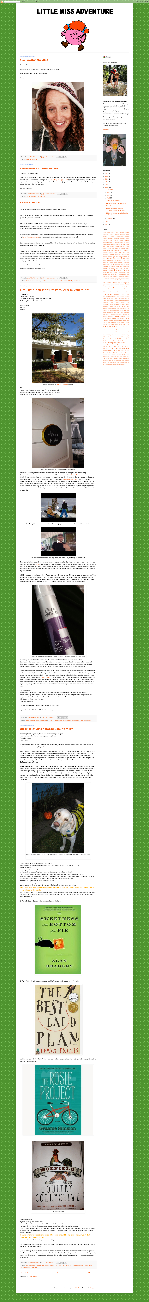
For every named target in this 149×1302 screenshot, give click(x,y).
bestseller (110, 244)
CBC (128, 252)
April (108, 198)
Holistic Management (116, 291)
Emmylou (126, 264)
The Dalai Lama (119, 350)
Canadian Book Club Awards (122, 250)
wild (110, 360)
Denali (114, 260)
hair (27, 159)
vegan (124, 356)
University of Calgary (108, 356)
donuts (127, 260)
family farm (106, 272)
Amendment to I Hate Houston (39, 168)
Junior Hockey (110, 300)
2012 (107, 224)
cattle (124, 252)
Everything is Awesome (60, 281)
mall (80, 281)
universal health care (123, 354)
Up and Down (88, 1265)
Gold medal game (108, 284)
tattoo (115, 344)
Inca (104, 296)
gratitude (112, 286)
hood (29, 159)
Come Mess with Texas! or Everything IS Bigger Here (55, 289)
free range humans (120, 278)
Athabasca (110, 238)
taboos (104, 344)
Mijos (37, 564)
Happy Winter (125, 288)
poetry (122, 322)
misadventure (110, 312)
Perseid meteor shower (120, 320)
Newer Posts (25, 1273)
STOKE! (119, 338)
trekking (105, 354)
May (108, 195)
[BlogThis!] (59, 157)
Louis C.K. (119, 306)
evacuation (126, 266)
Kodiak (111, 302)
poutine (127, 322)
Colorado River (119, 258)
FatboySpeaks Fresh (32, 720)
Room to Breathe (120, 333)
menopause (126, 308)
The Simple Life (111, 352)
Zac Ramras (122, 364)
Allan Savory (110, 232)
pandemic (111, 320)
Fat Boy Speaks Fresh (70, 479)
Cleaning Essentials (113, 256)
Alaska (104, 232)
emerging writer (119, 264)
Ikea (128, 294)
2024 (107, 173)
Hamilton (119, 288)
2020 (107, 176)
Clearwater (121, 256)
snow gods (117, 336)
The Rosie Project (78, 1265)
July (108, 192)
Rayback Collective (120, 329)
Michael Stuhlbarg (121, 310)
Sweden (105, 342)
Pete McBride (106, 322)
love (125, 306)
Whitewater (105, 360)
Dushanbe (105, 262)
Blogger (92, 1288)
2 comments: (50, 157)
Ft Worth (70, 281)
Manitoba (105, 308)
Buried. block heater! (113, 248)
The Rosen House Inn (62, 384)
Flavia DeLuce (39, 1265)
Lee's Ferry (116, 304)
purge (116, 324)
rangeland (105, 329)
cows (128, 258)
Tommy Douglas (125, 352)
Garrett (124, 280)
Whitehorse (126, 358)
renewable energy (112, 331)
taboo (127, 342)
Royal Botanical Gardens (115, 335)
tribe (109, 354)
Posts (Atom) (33, 1276)
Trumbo (113, 354)
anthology (111, 236)
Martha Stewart (112, 308)
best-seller (105, 244)
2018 (107, 179)
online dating (119, 318)
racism (120, 324)
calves (108, 250)
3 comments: (50, 1262)
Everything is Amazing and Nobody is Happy (116, 268)
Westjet (120, 358)
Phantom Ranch (115, 322)
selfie (108, 336)
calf (119, 248)
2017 (107, 182)
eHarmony (120, 262)
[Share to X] (61, 157)
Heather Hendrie (114, 290)
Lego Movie (122, 304)
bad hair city (29, 196)
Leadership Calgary (108, 304)
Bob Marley (116, 246)
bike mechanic (36, 281)
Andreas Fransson (120, 234)
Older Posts (92, 1273)
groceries (110, 288)
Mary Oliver (119, 308)
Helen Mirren (123, 290)
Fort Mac (127, 276)
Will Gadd (114, 360)
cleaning (105, 256)
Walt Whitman (114, 358)
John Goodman (119, 298)
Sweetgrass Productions (116, 343)
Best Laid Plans (30, 1265)
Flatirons (116, 274)
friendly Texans (42, 720)
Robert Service (121, 331)
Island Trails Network (111, 296)
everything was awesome (31, 237)
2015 (107, 184)
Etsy (121, 266)
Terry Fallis (69, 1265)
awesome (116, 238)
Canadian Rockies (108, 252)
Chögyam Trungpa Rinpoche (111, 254)
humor (114, 294)
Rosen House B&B (77, 475)
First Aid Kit (111, 274)
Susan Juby (61, 1265)
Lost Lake (113, 306)
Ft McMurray (110, 280)
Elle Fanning (110, 264)
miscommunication (118, 312)
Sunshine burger (107, 340)
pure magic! (111, 324)
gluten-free (120, 282)
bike (29, 281)
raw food (111, 329)
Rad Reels (62, 720)
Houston (34, 159)
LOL (56, 1265)
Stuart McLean (125, 338)
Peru (128, 320)
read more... (106, 129)
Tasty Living (110, 344)
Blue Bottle (110, 246)
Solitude (123, 336)
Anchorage (105, 234)
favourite (105, 274)
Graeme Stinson (49, 1265)
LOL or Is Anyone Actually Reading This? (46, 729)
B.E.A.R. (110, 240)
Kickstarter (123, 300)
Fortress (105, 278)
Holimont (105, 291)
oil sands (112, 318)
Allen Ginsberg (120, 232)
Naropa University (120, 316)
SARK (104, 336)
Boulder (122, 246)
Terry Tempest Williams (112, 346)
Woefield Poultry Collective (29, 1267)
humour (118, 294)
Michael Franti (113, 310)
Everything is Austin (46, 281)
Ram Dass (126, 326)
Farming (115, 272)
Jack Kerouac (120, 296)
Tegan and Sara (121, 344)
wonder (114, 362)
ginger (115, 282)
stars (109, 338)
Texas (89, 720)
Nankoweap (111, 316)
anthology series (119, 236)
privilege (105, 324)
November (110, 190)
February (110, 218)
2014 (107, 187)
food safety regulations (118, 276)
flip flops (110, 276)
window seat (120, 360)
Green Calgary (120, 286)
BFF (27, 281)
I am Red (123, 294)
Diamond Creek (121, 260)
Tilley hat (118, 352)
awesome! (122, 238)
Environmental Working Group (111, 266)
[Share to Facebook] (64, 157)
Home (58, 1273)
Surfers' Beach (117, 340)
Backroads (115, 240)
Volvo (107, 358)
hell (128, 290)
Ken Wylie (117, 300)
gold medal (126, 282)
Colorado (108, 258)
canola (120, 252)
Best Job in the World (115, 242)
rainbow (121, 326)
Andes (111, 234)
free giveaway (111, 278)
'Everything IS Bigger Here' (59, 180)
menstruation (106, 310)
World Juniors (120, 362)
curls (34, 196)
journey (125, 298)
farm (111, 272)
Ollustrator (78, 1288)
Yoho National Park (114, 364)
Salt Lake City (125, 335)
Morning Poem (114, 314)
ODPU (108, 318)
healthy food (106, 290)
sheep (111, 336)
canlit (115, 252)
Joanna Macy (110, 298)
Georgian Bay (110, 282)
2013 (107, 222)
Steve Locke (113, 338)
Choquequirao (125, 254)
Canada (112, 250)
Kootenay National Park (122, 302)
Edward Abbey (113, 262)
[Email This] (57, 157)
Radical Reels (46, 677)
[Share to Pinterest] (66, 157)
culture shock (106, 260)
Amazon (127, 232)
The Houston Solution (34, 60)
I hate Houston (30, 202)
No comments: (50, 193)
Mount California (123, 314)
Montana (108, 314)
